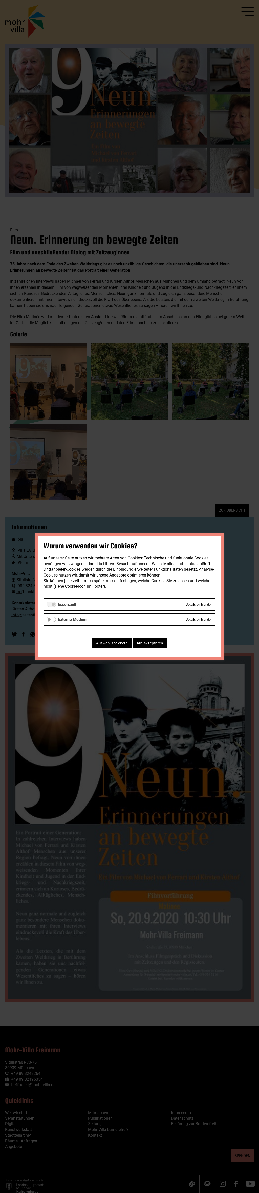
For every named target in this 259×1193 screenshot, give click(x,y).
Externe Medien (72, 619)
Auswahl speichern (111, 643)
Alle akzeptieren (150, 643)
